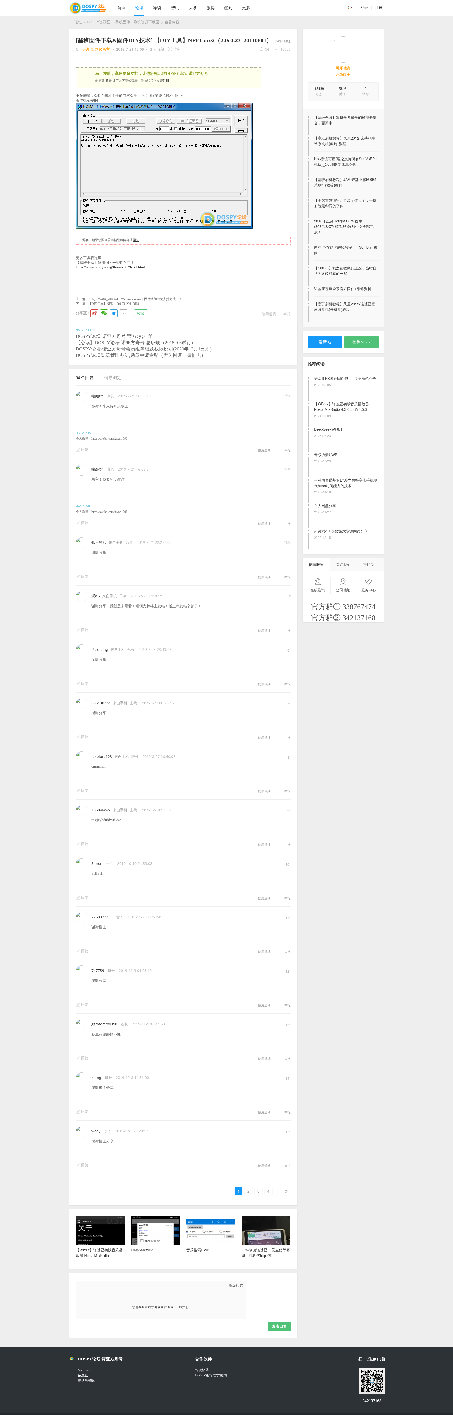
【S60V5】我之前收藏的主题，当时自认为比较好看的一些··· (345, 270)
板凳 (287, 469)
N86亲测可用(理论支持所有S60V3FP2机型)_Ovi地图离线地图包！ (345, 161)
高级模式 (236, 1286)
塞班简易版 (86, 1380)
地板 (287, 542)
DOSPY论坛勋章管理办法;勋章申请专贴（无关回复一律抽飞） (141, 355)
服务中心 (368, 590)
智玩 (175, 8)
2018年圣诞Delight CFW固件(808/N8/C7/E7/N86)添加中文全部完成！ (344, 226)
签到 (228, 8)
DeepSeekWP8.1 (328, 403)
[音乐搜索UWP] (210, 1244)
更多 (246, 8)
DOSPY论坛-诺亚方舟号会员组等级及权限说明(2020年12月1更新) (144, 349)
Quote (107, 1285)
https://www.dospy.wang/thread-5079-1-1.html (110, 267)
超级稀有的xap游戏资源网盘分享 (341, 505)
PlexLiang (99, 649)
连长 (124, 1024)
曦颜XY (97, 395)
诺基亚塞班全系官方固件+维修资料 (342, 288)
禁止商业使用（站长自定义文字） (177, 49)
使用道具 (269, 313)
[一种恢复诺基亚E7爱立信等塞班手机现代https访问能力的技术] (266, 1244)
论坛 (139, 8)
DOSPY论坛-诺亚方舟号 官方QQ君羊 (114, 336)
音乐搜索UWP (325, 429)
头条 (192, 8)
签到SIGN (361, 342)
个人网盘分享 (325, 480)
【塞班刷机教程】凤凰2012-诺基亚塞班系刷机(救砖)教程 (344, 140)
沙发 (287, 395)
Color (87, 1285)
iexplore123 (101, 756)
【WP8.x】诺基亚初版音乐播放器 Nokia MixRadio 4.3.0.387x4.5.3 (341, 381)
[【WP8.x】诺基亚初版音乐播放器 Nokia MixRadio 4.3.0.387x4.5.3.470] (100, 1244)
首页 (121, 8)
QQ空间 (114, 313)
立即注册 (163, 81)
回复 (136, 240)
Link (101, 1285)
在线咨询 (317, 590)
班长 (110, 395)
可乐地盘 (343, 68)
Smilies (120, 1285)
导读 (157, 8)
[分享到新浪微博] (94, 313)
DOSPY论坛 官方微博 (211, 1375)
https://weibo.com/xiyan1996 (109, 438)
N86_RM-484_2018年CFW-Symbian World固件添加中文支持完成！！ (135, 299)
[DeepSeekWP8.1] (155, 1244)
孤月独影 (98, 542)
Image (94, 1285)
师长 (129, 542)
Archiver (84, 1370)
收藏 (140, 313)
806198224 (100, 702)
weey (95, 1131)
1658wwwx (100, 809)
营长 (131, 649)
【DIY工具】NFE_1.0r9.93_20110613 (113, 304)
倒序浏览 (112, 377)
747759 (97, 970)
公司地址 (343, 590)
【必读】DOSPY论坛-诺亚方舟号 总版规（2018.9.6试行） (136, 342)
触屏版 (83, 1375)
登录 (364, 8)
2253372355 (101, 916)
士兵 (133, 702)
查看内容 (172, 22)
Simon (97, 863)
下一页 (282, 1191)
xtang (96, 1077)
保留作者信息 (171, 49)
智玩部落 (202, 1370)
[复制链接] (282, 41)
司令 (123, 595)
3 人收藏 (157, 49)
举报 (287, 313)
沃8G (95, 595)
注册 (378, 8)
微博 (210, 8)
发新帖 (325, 342)
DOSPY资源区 (98, 22)
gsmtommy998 (104, 1024)
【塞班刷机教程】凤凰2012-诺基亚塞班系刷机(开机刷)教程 (344, 306)
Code (114, 1285)
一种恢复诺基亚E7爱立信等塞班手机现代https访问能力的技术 (345, 457)
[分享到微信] (104, 313)
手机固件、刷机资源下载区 (137, 22)
